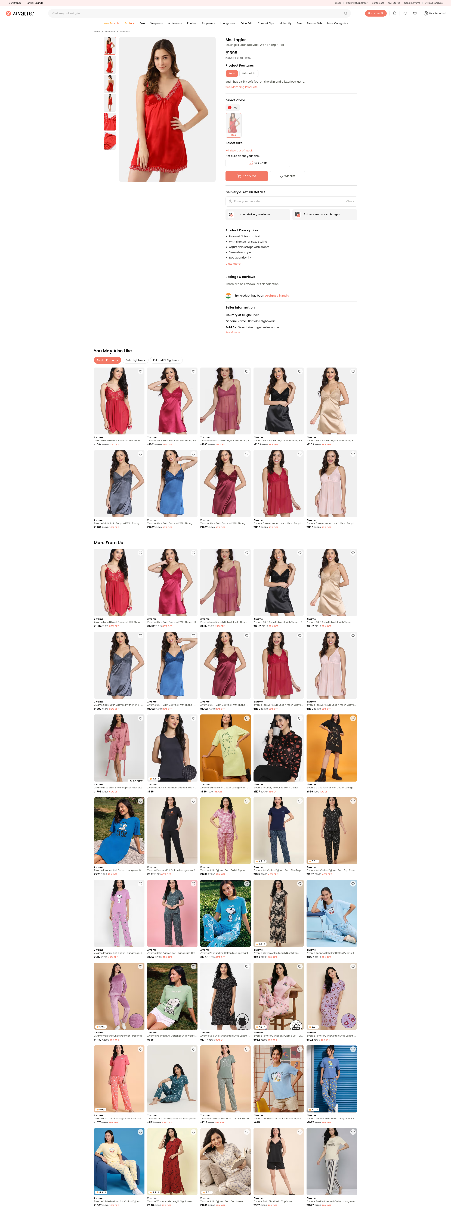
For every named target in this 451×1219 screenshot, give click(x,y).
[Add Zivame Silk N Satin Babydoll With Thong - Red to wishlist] (193, 371)
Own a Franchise (434, 3)
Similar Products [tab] (107, 360)
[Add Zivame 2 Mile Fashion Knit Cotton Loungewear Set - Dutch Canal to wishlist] (247, 1215)
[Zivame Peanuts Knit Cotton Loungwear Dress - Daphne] (119, 830)
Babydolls (125, 31)
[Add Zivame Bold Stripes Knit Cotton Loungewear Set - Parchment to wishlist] (353, 1132)
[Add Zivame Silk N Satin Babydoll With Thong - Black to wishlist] (300, 371)
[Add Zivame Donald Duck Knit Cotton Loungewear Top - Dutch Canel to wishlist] (300, 1049)
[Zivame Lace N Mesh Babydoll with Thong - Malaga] (225, 401)
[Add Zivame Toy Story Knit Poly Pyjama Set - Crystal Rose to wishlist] (300, 966)
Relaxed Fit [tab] (248, 73)
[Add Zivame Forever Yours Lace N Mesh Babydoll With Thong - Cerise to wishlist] (300, 454)
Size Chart (260, 162)
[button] (345, 13)
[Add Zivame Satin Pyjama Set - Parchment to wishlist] (247, 1132)
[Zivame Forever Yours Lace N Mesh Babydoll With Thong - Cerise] (279, 483)
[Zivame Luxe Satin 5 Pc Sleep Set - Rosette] (119, 748)
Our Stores (394, 3)
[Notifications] (395, 13)
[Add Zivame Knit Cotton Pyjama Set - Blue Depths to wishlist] (300, 801)
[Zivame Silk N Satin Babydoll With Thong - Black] (279, 401)
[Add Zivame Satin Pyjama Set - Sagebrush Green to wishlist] (193, 884)
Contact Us (378, 3)
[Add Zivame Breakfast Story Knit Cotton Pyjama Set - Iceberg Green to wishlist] (247, 1049)
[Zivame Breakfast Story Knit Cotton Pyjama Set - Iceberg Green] (225, 1078)
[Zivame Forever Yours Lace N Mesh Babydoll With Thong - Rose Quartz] (332, 483)
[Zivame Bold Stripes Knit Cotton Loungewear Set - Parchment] (332, 1161)
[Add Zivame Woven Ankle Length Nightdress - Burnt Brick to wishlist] (193, 1132)
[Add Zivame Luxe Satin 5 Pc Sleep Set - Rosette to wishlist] (140, 718)
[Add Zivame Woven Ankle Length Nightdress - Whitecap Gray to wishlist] (300, 884)
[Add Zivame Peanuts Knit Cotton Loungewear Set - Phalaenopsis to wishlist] (140, 884)
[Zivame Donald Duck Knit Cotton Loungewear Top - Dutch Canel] (279, 1078)
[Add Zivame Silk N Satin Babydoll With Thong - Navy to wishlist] (193, 454)
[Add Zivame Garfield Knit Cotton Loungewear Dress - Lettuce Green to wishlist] (247, 718)
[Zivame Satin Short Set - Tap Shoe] (279, 1161)
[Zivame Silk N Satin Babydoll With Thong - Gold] (332, 401)
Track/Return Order (356, 3)
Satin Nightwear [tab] (135, 360)
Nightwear (110, 31)
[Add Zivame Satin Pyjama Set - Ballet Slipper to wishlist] (247, 801)
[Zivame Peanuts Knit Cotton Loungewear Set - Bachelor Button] (225, 913)
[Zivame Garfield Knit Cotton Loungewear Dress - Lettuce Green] (225, 748)
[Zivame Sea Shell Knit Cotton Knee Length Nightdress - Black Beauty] (225, 996)
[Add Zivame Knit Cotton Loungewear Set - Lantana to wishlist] (140, 1049)
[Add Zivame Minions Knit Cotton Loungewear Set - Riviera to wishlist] (353, 1049)
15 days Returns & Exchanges (321, 214)
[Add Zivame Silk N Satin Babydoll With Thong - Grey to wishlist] (140, 454)
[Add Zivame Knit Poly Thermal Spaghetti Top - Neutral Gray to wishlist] (193, 718)
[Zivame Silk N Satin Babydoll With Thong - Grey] (119, 483)
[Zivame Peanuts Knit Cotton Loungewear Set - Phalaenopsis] (119, 913)
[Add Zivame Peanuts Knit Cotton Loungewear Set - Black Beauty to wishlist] (193, 801)
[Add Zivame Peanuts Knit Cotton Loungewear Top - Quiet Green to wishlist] (193, 966)
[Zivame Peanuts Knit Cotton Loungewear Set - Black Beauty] (172, 830)
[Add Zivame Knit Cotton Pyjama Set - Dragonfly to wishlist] (193, 1049)
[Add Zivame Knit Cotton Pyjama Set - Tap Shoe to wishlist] (353, 801)
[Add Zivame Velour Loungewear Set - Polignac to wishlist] (140, 966)
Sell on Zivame (412, 3)
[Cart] (415, 13)
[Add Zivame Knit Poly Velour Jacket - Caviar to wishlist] (300, 718)
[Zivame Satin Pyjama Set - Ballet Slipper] (225, 830)
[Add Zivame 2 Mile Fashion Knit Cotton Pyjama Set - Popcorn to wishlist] (140, 1132)
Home (97, 31)
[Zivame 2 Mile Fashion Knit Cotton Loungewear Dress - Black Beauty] (332, 748)
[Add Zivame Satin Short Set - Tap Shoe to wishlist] (300, 1132)
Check (350, 201)
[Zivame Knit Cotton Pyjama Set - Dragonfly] (172, 1078)
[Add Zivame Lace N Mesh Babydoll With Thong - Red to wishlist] (140, 371)
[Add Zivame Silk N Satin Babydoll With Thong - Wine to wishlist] (247, 454)
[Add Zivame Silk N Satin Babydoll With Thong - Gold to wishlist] (353, 371)
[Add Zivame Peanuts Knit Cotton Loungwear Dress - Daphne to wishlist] (140, 801)
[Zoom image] (167, 109)
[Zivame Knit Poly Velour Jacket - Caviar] (279, 748)
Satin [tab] (232, 73)
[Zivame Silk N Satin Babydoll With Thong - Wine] (225, 483)
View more (233, 264)
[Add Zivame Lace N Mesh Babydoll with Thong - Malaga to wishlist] (247, 371)
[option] (110, 46)
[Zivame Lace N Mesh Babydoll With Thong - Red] (119, 401)
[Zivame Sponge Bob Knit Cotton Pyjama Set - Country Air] (332, 913)
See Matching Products (242, 87)
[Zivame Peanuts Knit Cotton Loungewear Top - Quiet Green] (172, 996)
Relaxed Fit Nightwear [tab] (166, 360)
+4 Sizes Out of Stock (239, 150)
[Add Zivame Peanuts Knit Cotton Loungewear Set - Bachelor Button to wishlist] (247, 884)
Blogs (338, 3)
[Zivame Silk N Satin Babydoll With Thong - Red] (172, 401)
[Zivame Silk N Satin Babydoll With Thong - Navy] (172, 483)
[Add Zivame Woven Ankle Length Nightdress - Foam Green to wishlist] (300, 1215)
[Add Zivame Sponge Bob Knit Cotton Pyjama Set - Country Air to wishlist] (353, 884)
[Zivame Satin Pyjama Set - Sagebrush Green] (172, 913)
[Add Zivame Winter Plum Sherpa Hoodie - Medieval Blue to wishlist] (353, 1215)
